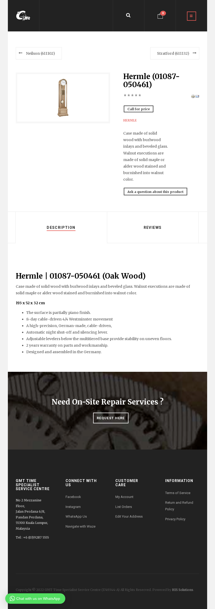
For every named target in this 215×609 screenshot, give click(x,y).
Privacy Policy (175, 519)
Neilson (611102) (40, 53)
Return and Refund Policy (179, 506)
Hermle (130, 120)
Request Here (111, 418)
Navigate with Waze (80, 526)
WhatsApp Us (76, 516)
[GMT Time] (23, 15)
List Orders (123, 507)
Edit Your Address (129, 516)
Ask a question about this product (155, 192)
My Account (124, 497)
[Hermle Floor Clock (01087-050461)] (63, 97)
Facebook (73, 497)
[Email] (197, 96)
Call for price (138, 109)
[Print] (193, 96)
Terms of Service (177, 493)
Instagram (73, 507)
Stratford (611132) (173, 53)
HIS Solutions (182, 590)
